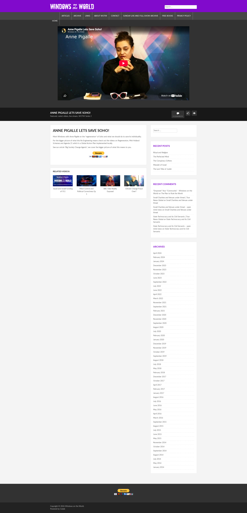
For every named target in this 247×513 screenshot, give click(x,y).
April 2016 (157, 414)
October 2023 (158, 274)
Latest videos (63, 116)
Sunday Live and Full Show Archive (140, 16)
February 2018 (159, 373)
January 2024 (158, 261)
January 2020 (158, 340)
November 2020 (159, 319)
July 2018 (157, 364)
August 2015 (158, 426)
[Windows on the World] (72, 6)
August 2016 (158, 397)
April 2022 (157, 294)
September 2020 (159, 323)
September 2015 (159, 422)
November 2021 (159, 303)
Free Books (167, 16)
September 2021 (159, 307)
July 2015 (157, 430)
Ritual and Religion (160, 153)
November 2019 (159, 348)
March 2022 (158, 298)
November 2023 (159, 270)
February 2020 (159, 336)
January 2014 (158, 467)
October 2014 (158, 447)
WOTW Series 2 (85, 116)
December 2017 (159, 377)
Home (55, 21)
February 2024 (159, 257)
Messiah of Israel (159, 165)
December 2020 (159, 315)
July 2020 (157, 331)
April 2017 (157, 385)
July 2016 (157, 401)
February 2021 (159, 311)
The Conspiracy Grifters (162, 161)
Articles (66, 16)
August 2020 (158, 327)
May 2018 (157, 368)
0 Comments (178, 116)
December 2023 (159, 266)
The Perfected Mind (161, 157)
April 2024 (157, 253)
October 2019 (158, 352)
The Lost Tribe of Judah (162, 169)
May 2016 (157, 410)
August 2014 (158, 455)
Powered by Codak (57, 509)
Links (87, 16)
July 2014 (157, 459)
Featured (53, 116)
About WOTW (100, 16)
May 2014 (157, 463)
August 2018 (158, 360)
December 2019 (159, 344)
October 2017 (158, 381)
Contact (115, 16)
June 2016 (157, 405)
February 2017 (159, 389)
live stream (73, 116)
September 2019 (159, 356)
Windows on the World (74, 506)
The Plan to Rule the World (172, 193)
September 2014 (159, 451)
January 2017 (158, 393)
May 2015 (157, 438)
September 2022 (159, 282)
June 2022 (157, 290)
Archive (77, 16)
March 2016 (158, 418)
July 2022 (157, 286)
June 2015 (157, 434)
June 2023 (157, 278)
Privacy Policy (184, 16)
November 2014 (159, 443)
